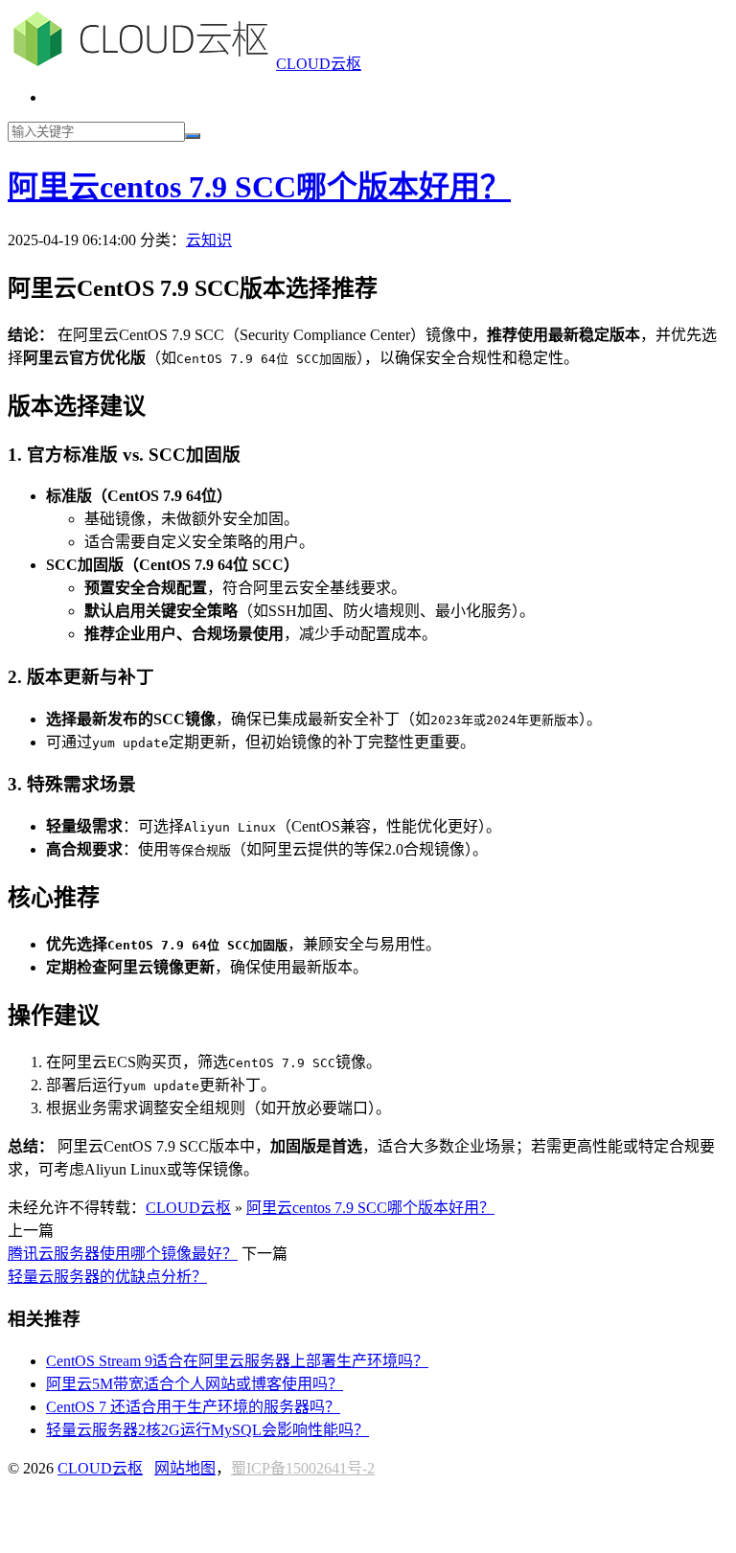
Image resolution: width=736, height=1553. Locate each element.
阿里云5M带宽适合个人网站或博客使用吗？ (194, 1384)
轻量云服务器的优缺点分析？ (107, 1276)
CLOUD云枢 (318, 64)
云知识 (209, 240)
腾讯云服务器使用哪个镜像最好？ (123, 1253)
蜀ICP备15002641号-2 (303, 1468)
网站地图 (185, 1468)
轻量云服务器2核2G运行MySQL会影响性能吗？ (207, 1430)
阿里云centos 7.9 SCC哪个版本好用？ (259, 187)
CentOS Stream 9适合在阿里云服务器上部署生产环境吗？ (237, 1361)
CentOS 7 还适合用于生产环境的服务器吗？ (193, 1407)
